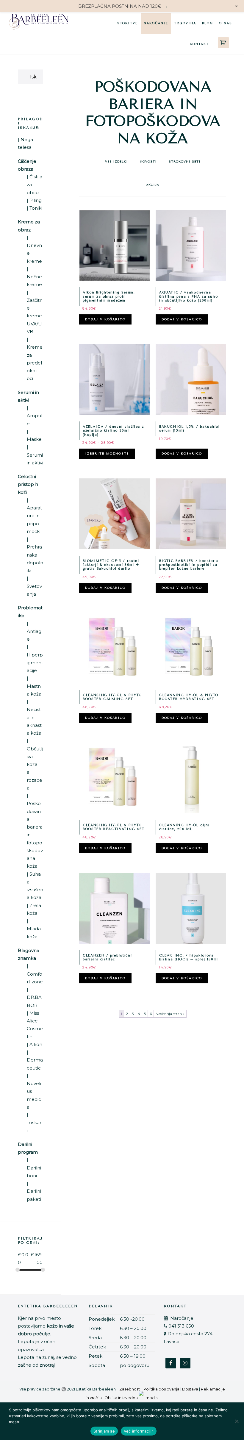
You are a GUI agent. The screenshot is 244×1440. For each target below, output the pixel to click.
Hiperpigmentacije (35, 662)
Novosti (148, 161)
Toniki (35, 208)
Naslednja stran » (170, 1013)
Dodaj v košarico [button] (105, 319)
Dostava (190, 1389)
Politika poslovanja (161, 1389)
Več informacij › (139, 1431)
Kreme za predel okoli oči (35, 362)
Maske (34, 439)
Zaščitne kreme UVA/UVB (35, 315)
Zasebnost (129, 1389)
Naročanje (181, 1318)
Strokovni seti (185, 161)
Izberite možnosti (107, 453)
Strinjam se (104, 1431)
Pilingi (36, 200)
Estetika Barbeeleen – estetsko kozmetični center (38, 23)
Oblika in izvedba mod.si (131, 1397)
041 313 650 (181, 1326)
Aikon (35, 1044)
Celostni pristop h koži (28, 484)
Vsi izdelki (116, 161)
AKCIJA (152, 185)
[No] (237, 1421)
